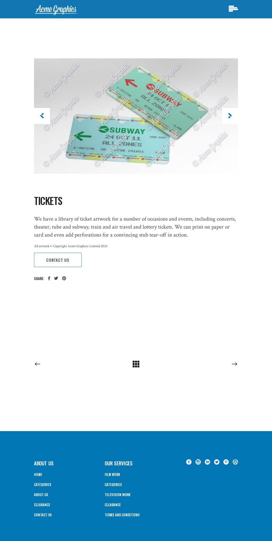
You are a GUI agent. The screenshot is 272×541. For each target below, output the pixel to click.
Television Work (117, 494)
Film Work (112, 474)
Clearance (42, 504)
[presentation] (42, 116)
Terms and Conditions (122, 514)
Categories (42, 484)
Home (38, 474)
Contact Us (43, 514)
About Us (41, 494)
